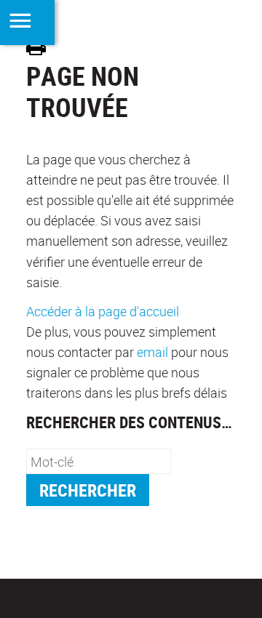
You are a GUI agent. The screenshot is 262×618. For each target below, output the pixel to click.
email (152, 352)
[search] (98, 461)
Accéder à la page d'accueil (102, 311)
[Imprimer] (41, 48)
